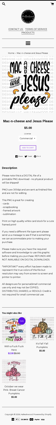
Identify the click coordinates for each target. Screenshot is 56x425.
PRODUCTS (28, 32)
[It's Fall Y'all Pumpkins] (42, 329)
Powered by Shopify (42, 414)
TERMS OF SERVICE (36, 29)
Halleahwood (27, 414)
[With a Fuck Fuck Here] (14, 330)
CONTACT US (16, 29)
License (27, 134)
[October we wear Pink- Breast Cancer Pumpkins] (14, 371)
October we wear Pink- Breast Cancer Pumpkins (14, 390)
